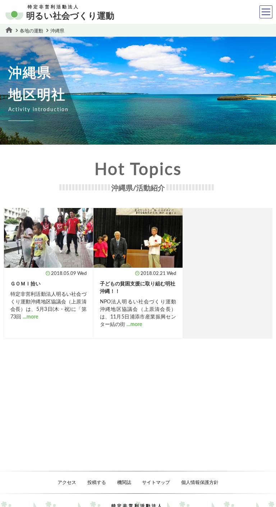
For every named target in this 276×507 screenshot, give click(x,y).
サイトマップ (156, 482)
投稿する (96, 482)
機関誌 (124, 482)
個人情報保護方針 (199, 482)
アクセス (67, 482)
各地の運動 (31, 30)
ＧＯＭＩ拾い (25, 283)
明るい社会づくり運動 (70, 13)
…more (30, 316)
